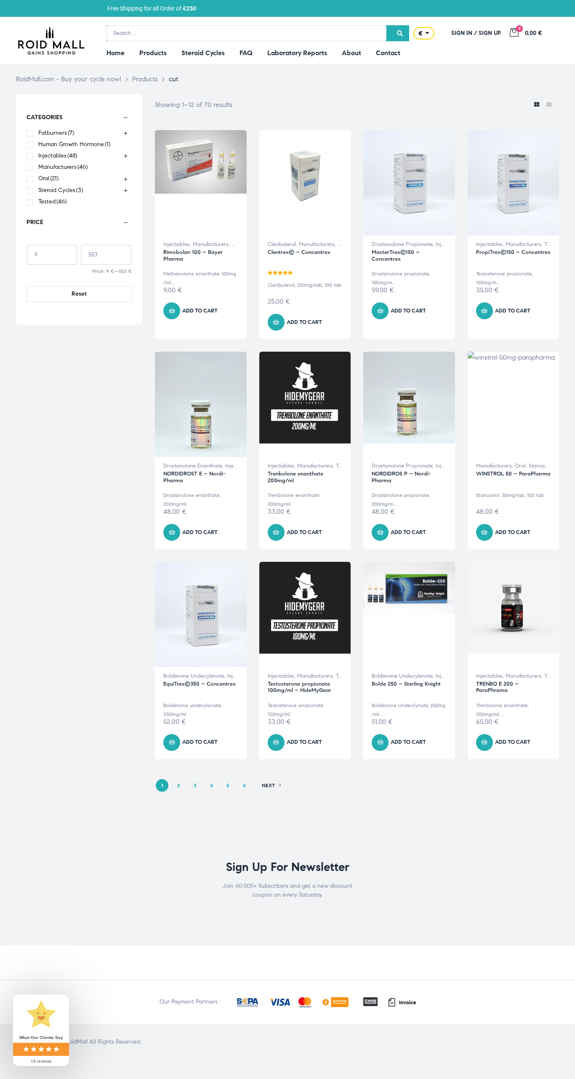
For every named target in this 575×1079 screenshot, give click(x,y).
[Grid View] (536, 105)
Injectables (176, 244)
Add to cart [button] (200, 310)
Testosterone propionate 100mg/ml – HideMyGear (299, 687)
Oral (520, 465)
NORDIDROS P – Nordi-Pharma (401, 477)
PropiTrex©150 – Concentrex (513, 252)
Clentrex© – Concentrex (299, 252)
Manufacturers (211, 244)
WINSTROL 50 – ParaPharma (513, 473)
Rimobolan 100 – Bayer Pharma (193, 255)
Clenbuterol (282, 244)
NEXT (268, 785)
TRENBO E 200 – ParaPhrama (497, 687)
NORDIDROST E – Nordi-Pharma (194, 477)
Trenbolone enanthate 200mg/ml (295, 477)
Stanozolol (541, 465)
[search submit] (400, 33)
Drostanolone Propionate (402, 244)
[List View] (548, 105)
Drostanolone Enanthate (192, 465)
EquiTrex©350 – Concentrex (199, 684)
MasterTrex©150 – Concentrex (396, 255)
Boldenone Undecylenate (193, 676)
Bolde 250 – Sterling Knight (406, 684)
